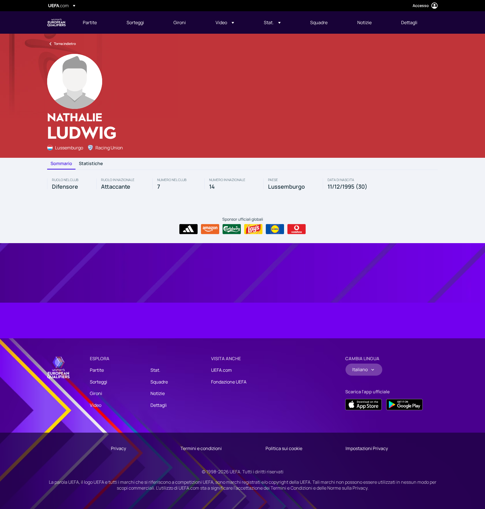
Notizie (157, 393)
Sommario (61, 163)
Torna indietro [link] (65, 43)
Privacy (118, 448)
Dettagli (158, 405)
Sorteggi (98, 382)
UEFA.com (221, 370)
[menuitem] (97, 22)
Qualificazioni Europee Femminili (56, 22)
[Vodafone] (296, 229)
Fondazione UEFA (228, 382)
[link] (89, 22)
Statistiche (91, 163)
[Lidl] (275, 229)
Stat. (155, 370)
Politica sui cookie (284, 448)
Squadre (159, 382)
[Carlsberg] (232, 229)
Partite (97, 370)
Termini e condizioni (201, 448)
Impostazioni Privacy (367, 448)
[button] (225, 22)
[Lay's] (253, 229)
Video (95, 405)
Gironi (96, 393)
